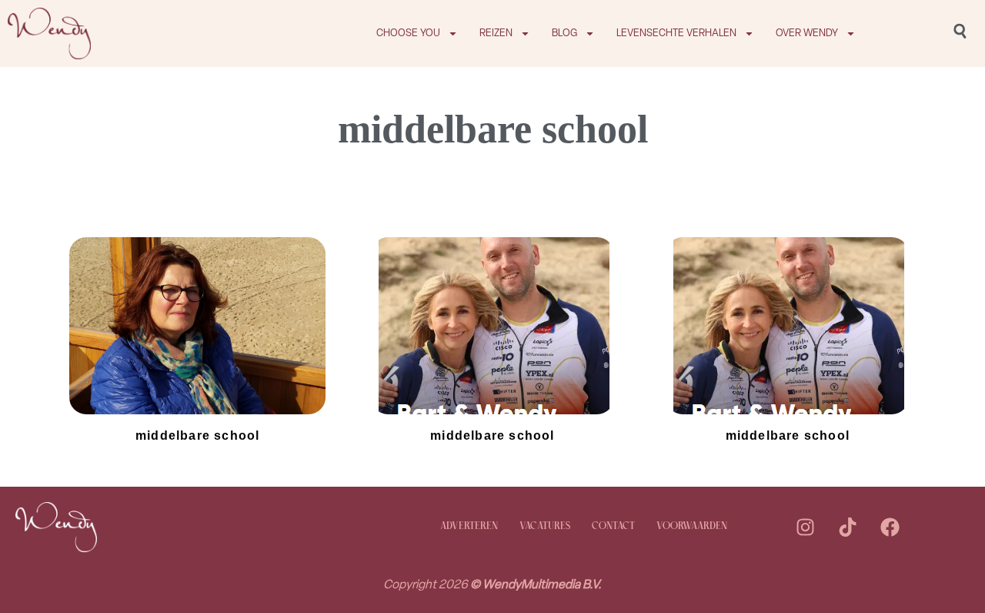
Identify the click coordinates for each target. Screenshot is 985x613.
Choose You (408, 33)
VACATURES (544, 526)
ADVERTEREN (469, 526)
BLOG (564, 33)
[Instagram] (805, 526)
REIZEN (496, 33)
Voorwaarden (691, 526)
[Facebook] (889, 526)
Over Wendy (807, 33)
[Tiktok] (847, 526)
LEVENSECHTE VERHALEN (676, 33)
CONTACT (613, 526)
